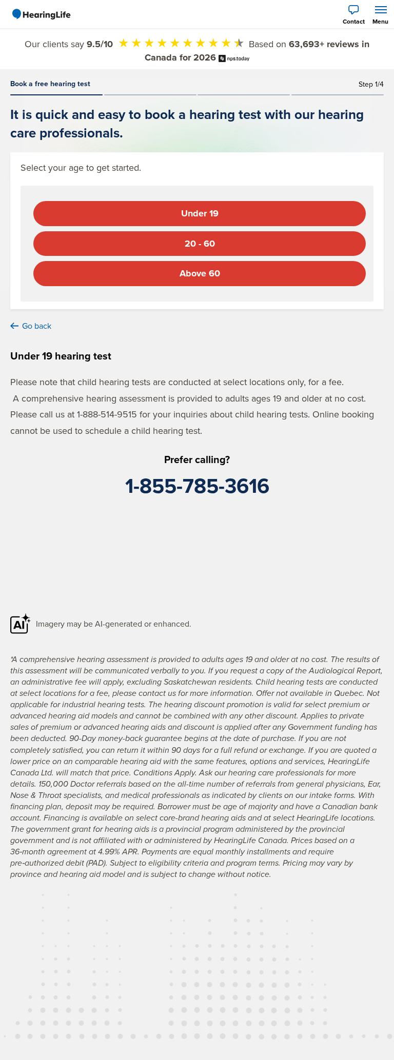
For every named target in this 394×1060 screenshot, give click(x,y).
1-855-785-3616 (197, 486)
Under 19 (200, 213)
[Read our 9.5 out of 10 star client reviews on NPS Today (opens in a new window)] (234, 57)
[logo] (41, 14)
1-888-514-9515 (107, 414)
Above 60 (200, 273)
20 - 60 (200, 243)
